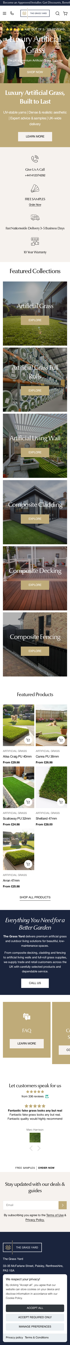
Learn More (35, 136)
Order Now (35, 205)
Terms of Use (55, 1215)
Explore (35, 320)
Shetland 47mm (46, 818)
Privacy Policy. (35, 1220)
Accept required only (35, 1317)
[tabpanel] (35, 796)
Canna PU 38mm (47, 756)
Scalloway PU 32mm (17, 818)
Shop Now (35, 72)
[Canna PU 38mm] (51, 725)
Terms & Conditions (37, 1337)
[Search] (57, 13)
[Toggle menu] (4, 13)
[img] (35, 1091)
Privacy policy (14, 1337)
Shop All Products (35, 897)
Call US (35, 983)
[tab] (35, 695)
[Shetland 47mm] (51, 787)
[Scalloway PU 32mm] (18, 787)
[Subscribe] (63, 1205)
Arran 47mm (11, 880)
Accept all (35, 1308)
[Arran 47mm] (18, 849)
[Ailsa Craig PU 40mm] (18, 725)
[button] (32, 1148)
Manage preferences (35, 1327)
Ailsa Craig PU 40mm (17, 756)
